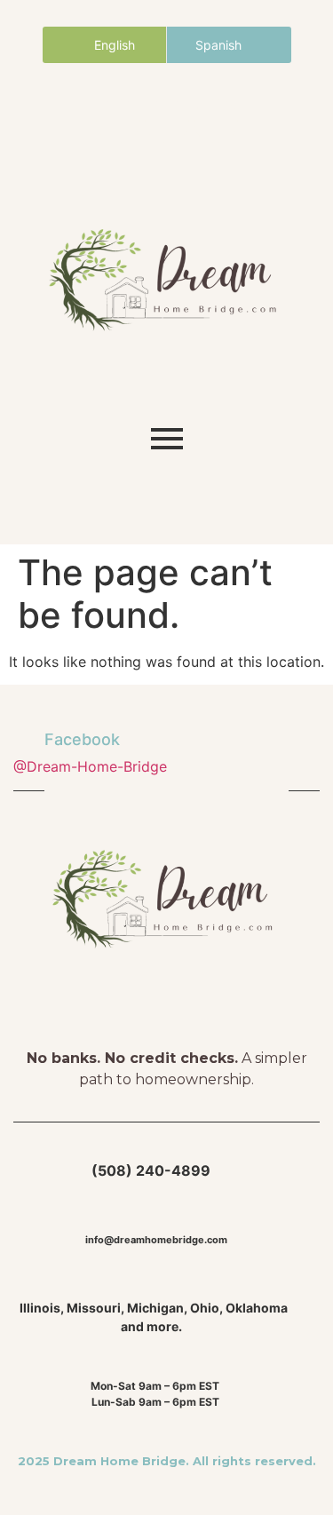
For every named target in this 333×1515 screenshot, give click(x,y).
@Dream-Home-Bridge (90, 766)
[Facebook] (118, 121)
